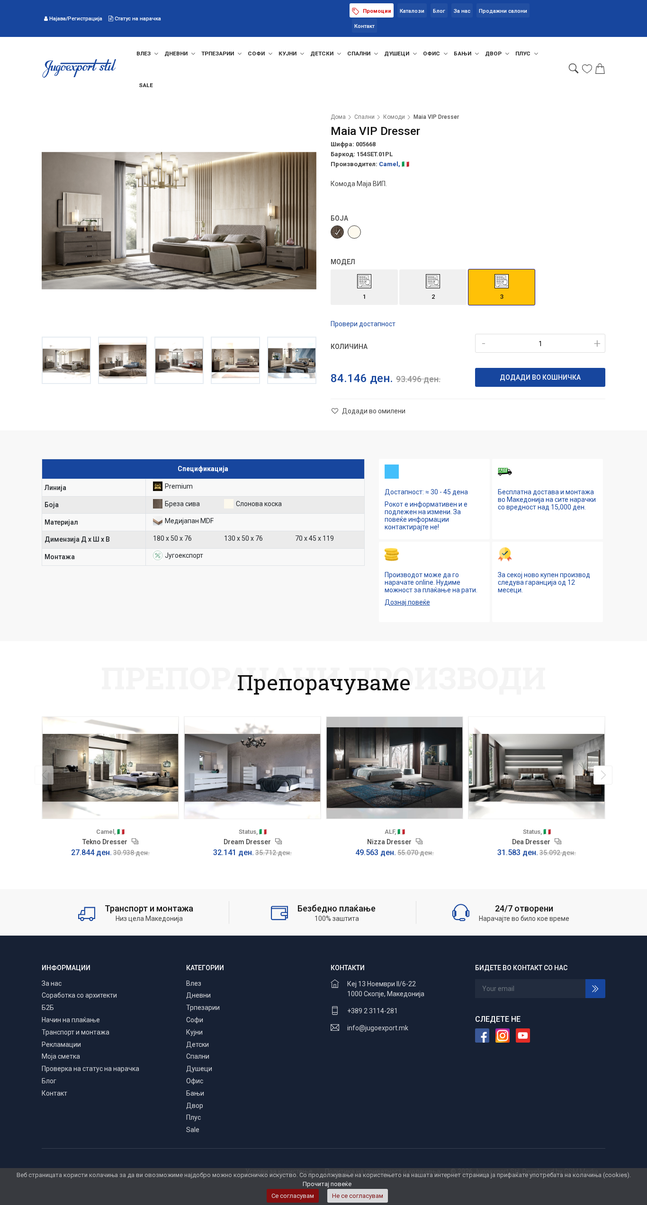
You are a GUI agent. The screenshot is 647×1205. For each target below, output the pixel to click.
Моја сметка (61, 1056)
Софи (257, 53)
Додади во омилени (373, 411)
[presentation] (44, 775)
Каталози (412, 11)
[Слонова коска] (354, 232)
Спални (359, 53)
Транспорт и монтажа (75, 1032)
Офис (432, 53)
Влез (144, 53)
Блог (439, 11)
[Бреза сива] (337, 232)
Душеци (397, 53)
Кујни (288, 53)
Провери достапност (363, 324)
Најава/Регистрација (76, 19)
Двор (494, 53)
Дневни (176, 53)
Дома (338, 117)
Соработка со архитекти (79, 995)
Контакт (364, 26)
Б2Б (48, 1007)
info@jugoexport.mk (377, 1028)
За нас (462, 11)
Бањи (463, 53)
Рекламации (61, 1044)
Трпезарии (218, 53)
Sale (146, 85)
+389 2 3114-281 (372, 1011)
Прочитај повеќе (327, 1183)
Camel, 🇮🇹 (394, 164)
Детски (322, 53)
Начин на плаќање (71, 1020)
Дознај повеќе (407, 602)
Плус (523, 53)
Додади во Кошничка (540, 377)
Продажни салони (503, 11)
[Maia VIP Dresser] (179, 220)
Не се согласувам (357, 1195)
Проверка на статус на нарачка (90, 1068)
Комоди (394, 117)
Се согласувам (292, 1195)
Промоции (376, 11)
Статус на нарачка (137, 19)
